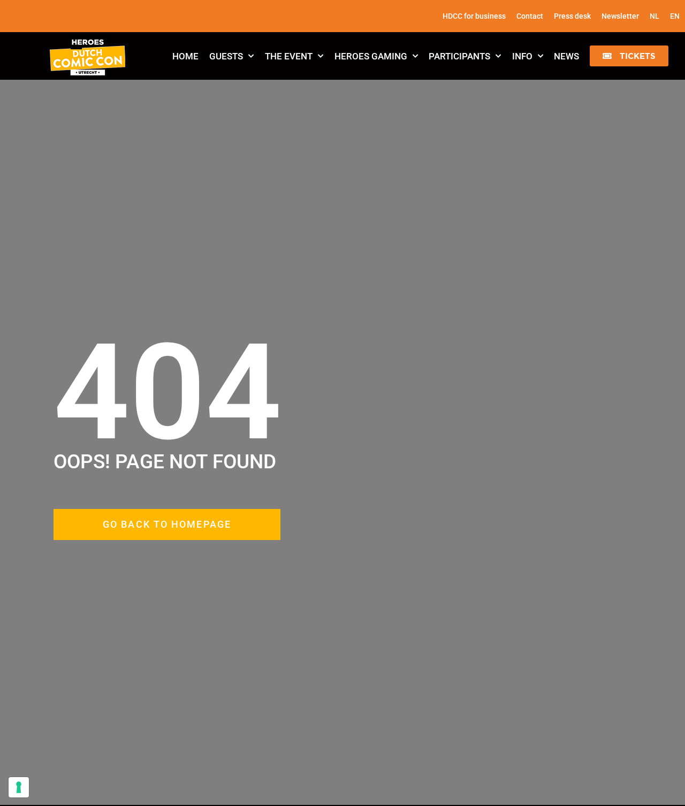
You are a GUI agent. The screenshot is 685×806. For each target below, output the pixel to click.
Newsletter (620, 16)
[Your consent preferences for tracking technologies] (19, 787)
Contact (529, 16)
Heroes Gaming (370, 56)
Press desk (572, 16)
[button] (629, 55)
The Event (289, 56)
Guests (226, 56)
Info (522, 56)
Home (185, 56)
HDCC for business (474, 16)
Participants (459, 56)
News (566, 56)
